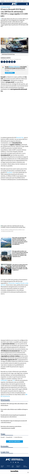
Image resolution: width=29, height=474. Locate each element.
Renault (2, 437)
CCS (13, 380)
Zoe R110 (9, 172)
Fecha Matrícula (25, 466)
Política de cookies (18, 466)
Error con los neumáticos (10, 1)
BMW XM (25, 1)
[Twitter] (4, 62)
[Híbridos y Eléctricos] (14, 459)
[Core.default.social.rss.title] (18, 462)
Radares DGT (19, 1)
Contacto (8, 465)
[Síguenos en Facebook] (11, 462)
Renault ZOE (9, 437)
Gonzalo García (6, 58)
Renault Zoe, (20, 137)
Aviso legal (13, 466)
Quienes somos (2, 466)
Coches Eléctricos (5, 7)
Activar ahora (9, 72)
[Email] (14, 62)
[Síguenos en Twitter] (13, 462)
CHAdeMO (4, 380)
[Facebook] (2, 62)
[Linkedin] (7, 62)
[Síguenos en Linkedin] (15, 462)
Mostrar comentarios (14, 441)
